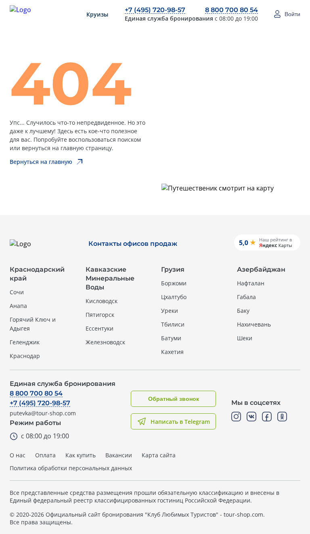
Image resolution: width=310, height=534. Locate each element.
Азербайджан (261, 269)
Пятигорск (100, 314)
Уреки (169, 310)
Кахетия (172, 352)
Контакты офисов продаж (132, 243)
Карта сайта (159, 455)
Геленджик (25, 342)
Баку (243, 310)
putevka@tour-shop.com (43, 413)
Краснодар (25, 356)
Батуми (171, 338)
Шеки (244, 338)
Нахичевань (254, 324)
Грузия (172, 269)
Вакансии (118, 455)
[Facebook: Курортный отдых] (267, 416)
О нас (17, 455)
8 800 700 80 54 (231, 10)
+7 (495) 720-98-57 (155, 10)
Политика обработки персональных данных (71, 468)
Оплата (45, 455)
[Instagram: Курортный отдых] (236, 416)
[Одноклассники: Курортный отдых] (282, 416)
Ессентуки (99, 328)
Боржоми (173, 283)
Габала (246, 297)
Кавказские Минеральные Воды (110, 278)
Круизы (97, 14)
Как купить (80, 455)
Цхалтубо (173, 297)
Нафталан (250, 283)
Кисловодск (101, 301)
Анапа (18, 306)
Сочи (17, 292)
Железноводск (105, 342)
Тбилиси (172, 324)
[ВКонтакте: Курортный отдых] (251, 416)
